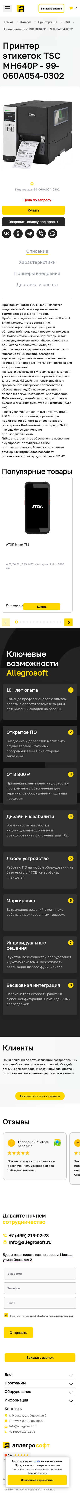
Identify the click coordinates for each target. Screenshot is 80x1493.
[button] (6, 622)
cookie (36, 1461)
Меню (7, 8)
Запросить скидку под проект (33, 222)
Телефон (13, 1288)
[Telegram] (29, 233)
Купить (33, 210)
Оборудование (18, 1391)
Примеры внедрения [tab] (37, 273)
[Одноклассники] (18, 233)
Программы (15, 1383)
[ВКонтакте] (6, 233)
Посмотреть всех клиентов (40, 1096)
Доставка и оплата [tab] (37, 284)
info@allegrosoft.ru (30, 1242)
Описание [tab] (37, 251)
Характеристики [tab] (37, 262)
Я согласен (41, 1316)
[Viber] (41, 233)
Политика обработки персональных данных (29, 1489)
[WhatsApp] (52, 233)
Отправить (18, 1333)
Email (11, 1303)
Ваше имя (14, 1273)
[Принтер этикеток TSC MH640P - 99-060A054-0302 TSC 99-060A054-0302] (37, 135)
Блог (9, 1374)
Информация (16, 1400)
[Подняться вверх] (73, 1473)
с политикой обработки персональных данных (48, 1316)
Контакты (13, 1408)
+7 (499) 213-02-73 (29, 1235)
